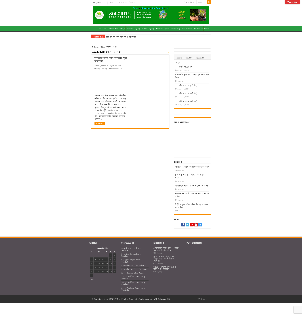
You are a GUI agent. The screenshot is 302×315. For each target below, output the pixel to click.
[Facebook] (184, 2)
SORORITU (113, 299)
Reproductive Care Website (133, 265)
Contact (206, 29)
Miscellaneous (198, 29)
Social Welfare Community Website (133, 277)
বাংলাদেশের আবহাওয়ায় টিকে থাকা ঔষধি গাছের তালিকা (164, 259)
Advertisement (122, 2)
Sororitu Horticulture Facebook (131, 255)
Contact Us (132, 2)
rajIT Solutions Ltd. (161, 299)
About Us (112, 2)
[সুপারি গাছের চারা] (176, 66)
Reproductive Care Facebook (134, 269)
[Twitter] (186, 2)
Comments (199, 57)
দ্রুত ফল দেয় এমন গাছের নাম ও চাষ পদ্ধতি (121, 37)
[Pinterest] (189, 2)
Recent (179, 57)
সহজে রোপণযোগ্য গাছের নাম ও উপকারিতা (164, 268)
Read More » (99, 123)
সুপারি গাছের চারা (185, 66)
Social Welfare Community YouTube (133, 289)
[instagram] (193, 2)
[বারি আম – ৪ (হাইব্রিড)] (176, 85)
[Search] (209, 2)
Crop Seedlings (175, 29)
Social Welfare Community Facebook (133, 283)
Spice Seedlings (187, 29)
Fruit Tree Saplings (148, 29)
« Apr (92, 278)
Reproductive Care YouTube (134, 272)
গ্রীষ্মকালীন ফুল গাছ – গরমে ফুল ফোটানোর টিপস (165, 249)
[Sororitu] (151, 14)
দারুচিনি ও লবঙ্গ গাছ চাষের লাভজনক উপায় (192, 167)
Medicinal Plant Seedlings (116, 29)
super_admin (101, 65)
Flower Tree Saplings (133, 29)
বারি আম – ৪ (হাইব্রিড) (188, 85)
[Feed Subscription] (168, 52)
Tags (178, 62)
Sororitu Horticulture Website (131, 249)
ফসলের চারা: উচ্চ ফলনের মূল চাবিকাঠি (110, 60)
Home (94, 28)
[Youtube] (191, 2)
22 (111, 267)
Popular (188, 57)
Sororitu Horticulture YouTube (131, 260)
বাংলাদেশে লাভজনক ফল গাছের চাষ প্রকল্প (191, 185)
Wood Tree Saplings (162, 29)
